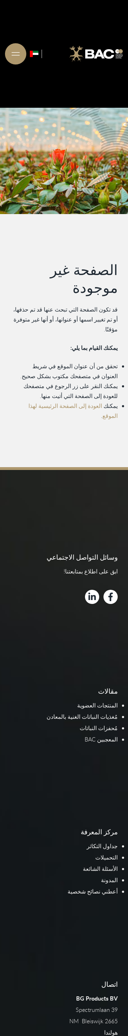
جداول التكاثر (102, 846)
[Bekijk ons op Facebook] (110, 597)
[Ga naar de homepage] (96, 53)
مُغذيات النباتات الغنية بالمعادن (82, 717)
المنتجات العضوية (97, 705)
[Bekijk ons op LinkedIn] (92, 597)
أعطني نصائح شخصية (93, 891)
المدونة (109, 880)
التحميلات (106, 857)
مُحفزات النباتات (99, 728)
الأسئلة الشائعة (100, 869)
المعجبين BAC (101, 739)
